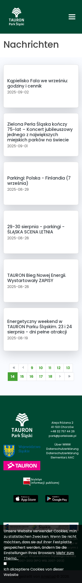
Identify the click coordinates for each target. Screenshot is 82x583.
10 (41, 367)
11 (50, 367)
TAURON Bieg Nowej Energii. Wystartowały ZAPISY (36, 278)
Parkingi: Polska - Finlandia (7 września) (39, 180)
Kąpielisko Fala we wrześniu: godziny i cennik (37, 83)
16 (31, 376)
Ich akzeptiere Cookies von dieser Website (34, 572)
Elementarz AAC (62, 457)
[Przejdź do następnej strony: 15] (60, 376)
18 (50, 376)
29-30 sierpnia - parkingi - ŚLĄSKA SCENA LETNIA (36, 229)
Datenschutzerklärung (62, 449)
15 (22, 376)
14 (13, 376)
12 (59, 367)
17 (41, 376)
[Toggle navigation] (72, 17)
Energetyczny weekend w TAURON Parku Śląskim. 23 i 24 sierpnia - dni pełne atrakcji (39, 326)
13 (68, 367)
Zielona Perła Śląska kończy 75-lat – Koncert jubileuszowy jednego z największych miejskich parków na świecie (40, 132)
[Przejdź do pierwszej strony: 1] (14, 368)
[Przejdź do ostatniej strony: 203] (69, 376)
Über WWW (62, 444)
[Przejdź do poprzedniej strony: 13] (23, 368)
